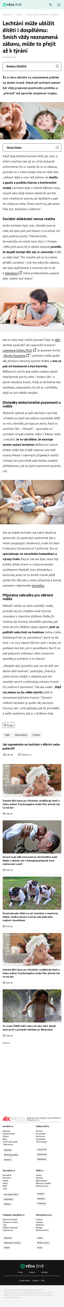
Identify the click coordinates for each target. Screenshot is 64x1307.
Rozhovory (40, 1136)
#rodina (36, 734)
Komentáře (41, 1133)
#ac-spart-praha (11, 1194)
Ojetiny (6, 1136)
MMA (5, 1186)
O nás (20, 1272)
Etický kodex (25, 1280)
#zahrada (41, 1203)
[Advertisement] (32, 1076)
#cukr (39, 1247)
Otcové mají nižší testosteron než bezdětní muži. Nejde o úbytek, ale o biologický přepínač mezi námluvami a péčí (30, 860)
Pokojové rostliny (10, 1222)
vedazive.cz (7, 14)
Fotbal (5, 1180)
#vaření (40, 1193)
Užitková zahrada (10, 1227)
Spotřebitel (41, 1139)
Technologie (41, 1141)
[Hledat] (50, 5)
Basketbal (7, 1175)
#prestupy (8, 1199)
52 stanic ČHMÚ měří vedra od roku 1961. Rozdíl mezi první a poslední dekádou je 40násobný (29, 1027)
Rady (5, 1139)
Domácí (39, 1131)
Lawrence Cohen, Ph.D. (17, 350)
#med (39, 1238)
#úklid (6, 1247)
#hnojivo (8, 1238)
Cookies (35, 1280)
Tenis (5, 1188)
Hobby (38, 1175)
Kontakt (44, 1272)
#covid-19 (41, 1149)
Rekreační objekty (43, 1183)
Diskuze (26, 754)
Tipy (5, 1225)
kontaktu (38, 585)
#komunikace (21, 734)
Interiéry (39, 1178)
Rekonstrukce (41, 1180)
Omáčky (39, 1222)
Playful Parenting (14, 356)
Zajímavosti (8, 1144)
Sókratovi (11, 273)
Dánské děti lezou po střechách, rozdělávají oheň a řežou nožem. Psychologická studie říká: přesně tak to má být (31, 804)
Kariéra (32, 1272)
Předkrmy (40, 1225)
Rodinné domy (42, 1186)
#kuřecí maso (43, 1242)
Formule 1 (7, 1178)
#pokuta (7, 1150)
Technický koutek (10, 1141)
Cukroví (39, 1219)
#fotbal (7, 1204)
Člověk (19, 14)
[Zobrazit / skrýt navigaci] (58, 5)
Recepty (39, 1227)
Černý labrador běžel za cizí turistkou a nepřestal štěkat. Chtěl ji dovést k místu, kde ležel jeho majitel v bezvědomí (30, 917)
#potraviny (42, 1154)
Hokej (5, 1183)
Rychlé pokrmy (42, 1230)
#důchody (41, 1159)
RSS (43, 1280)
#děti (7, 734)
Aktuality (6, 1131)
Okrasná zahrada (10, 1219)
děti (57, 340)
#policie (7, 1159)
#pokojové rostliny (12, 1242)
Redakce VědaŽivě (16, 66)
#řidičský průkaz (11, 1155)
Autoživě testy (9, 1133)
